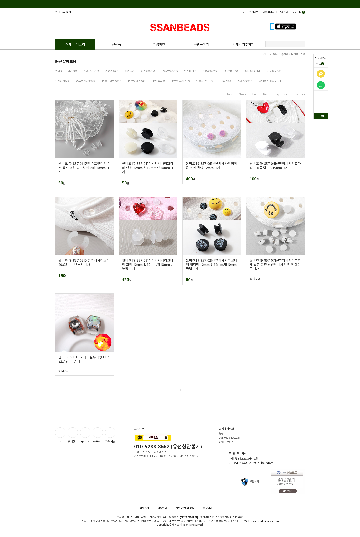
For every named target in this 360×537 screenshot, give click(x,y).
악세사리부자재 (243, 44)
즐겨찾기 (66, 12)
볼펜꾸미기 (201, 44)
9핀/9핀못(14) (252, 71)
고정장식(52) (274, 71)
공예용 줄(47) (244, 80)
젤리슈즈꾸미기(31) (66, 71)
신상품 (116, 44)
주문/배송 (110, 441)
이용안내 (162, 508)
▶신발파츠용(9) (137, 80)
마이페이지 (321, 58)
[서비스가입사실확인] (263, 463)
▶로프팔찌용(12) (112, 80)
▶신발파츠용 (298, 54)
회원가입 (254, 12)
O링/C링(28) (209, 71)
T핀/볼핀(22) (230, 71)
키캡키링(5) (111, 71)
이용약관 (207, 508)
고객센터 (283, 12)
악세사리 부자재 (280, 54)
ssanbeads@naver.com (265, 521)
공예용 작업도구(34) (270, 80)
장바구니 (320, 64)
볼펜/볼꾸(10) (91, 71)
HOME (265, 54)
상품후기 (97, 441)
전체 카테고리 (75, 44)
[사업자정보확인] (189, 517)
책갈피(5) (225, 80)
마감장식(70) (62, 80)
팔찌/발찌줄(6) (169, 71)
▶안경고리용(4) (180, 80)
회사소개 (144, 508)
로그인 (241, 12)
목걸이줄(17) (147, 71)
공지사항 (85, 441)
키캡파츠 (159, 44)
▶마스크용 (158, 80)
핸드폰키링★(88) (86, 80)
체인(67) (129, 71)
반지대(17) (190, 71)
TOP (322, 116)
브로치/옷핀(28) (205, 80)
